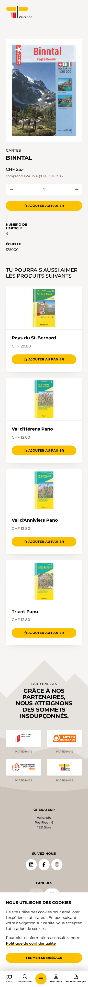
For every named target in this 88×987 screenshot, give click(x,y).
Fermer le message (44, 958)
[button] (44, 90)
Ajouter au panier (46, 206)
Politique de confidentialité (31, 943)
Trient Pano (25, 611)
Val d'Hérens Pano (32, 429)
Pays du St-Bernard (34, 337)
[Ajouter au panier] (11, 189)
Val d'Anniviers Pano (35, 520)
